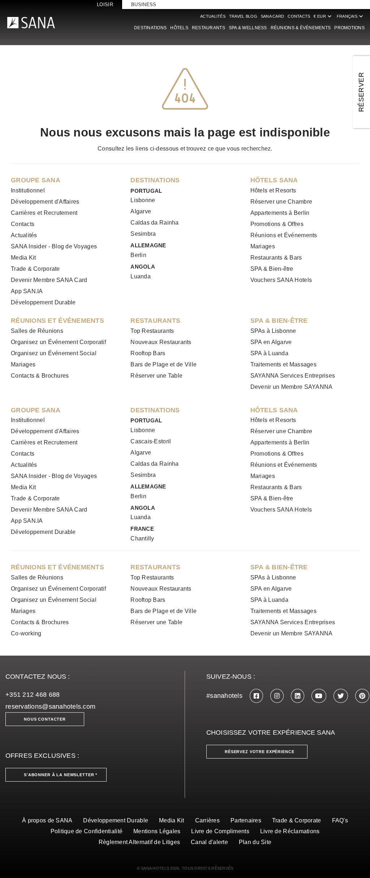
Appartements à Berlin (280, 213)
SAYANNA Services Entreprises (292, 376)
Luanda (140, 276)
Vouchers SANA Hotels (281, 280)
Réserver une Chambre (281, 202)
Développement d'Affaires (45, 202)
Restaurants (208, 27)
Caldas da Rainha (154, 223)
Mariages (262, 246)
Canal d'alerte (209, 842)
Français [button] (351, 16)
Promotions (349, 27)
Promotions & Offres (277, 224)
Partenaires (246, 820)
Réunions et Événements (283, 235)
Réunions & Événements (301, 27)
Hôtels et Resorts (273, 190)
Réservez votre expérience (259, 751)
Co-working (26, 633)
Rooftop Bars (147, 353)
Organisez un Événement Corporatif (58, 342)
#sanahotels (224, 695)
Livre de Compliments (220, 831)
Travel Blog (243, 16)
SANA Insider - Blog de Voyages (54, 246)
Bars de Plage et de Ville (163, 364)
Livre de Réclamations (290, 831)
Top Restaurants (152, 331)
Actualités (212, 16)
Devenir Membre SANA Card (49, 280)
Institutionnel (28, 190)
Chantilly (142, 538)
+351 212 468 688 (32, 694)
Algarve (140, 211)
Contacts (299, 16)
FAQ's (340, 820)
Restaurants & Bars (276, 258)
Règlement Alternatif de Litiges (139, 842)
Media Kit (23, 258)
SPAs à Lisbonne (273, 331)
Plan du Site (255, 842)
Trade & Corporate (35, 269)
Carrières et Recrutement (44, 213)
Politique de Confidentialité (87, 831)
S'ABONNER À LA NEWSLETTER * (60, 775)
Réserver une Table (156, 376)
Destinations (150, 27)
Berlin (138, 255)
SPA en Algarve (271, 342)
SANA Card (272, 16)
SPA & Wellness (248, 27)
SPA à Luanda (269, 353)
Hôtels (179, 27)
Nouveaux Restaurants (160, 342)
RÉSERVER (361, 92)
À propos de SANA (47, 820)
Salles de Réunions (37, 331)
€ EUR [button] (323, 16)
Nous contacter (45, 719)
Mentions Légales (156, 831)
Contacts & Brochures (40, 376)
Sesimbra (143, 234)
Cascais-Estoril (150, 441)
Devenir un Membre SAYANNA (291, 387)
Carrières (207, 820)
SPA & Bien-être (271, 269)
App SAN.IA (27, 291)
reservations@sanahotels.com (50, 706)
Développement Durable (43, 302)
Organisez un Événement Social (53, 353)
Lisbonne (142, 200)
